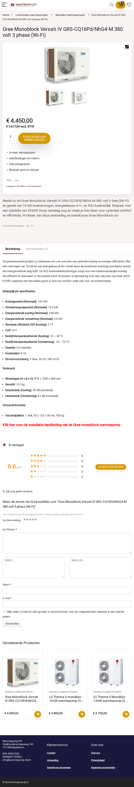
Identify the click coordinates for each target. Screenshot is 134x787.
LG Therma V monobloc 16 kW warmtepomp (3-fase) (65, 700)
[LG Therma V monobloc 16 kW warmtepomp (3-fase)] (67, 672)
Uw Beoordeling (12, 520)
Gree (16, 180)
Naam (7, 584)
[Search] (111, 5)
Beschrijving (12, 249)
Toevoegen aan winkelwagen (34, 138)
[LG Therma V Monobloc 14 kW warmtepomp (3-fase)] (111, 672)
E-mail (7, 598)
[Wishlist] (129, 5)
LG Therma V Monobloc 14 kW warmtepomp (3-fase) (109, 700)
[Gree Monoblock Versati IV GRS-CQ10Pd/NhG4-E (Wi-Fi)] (23, 672)
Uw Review (10, 529)
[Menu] (4, 5)
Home (6, 15)
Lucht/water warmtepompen (32, 15)
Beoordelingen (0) (37, 249)
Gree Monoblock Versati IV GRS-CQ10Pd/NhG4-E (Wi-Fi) (22, 700)
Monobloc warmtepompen (70, 15)
